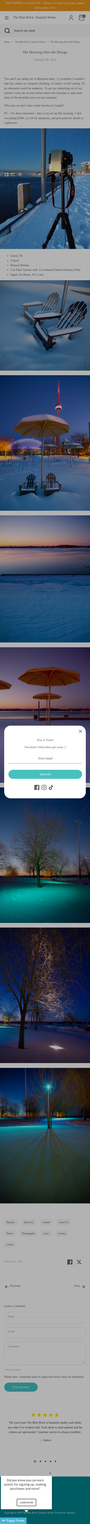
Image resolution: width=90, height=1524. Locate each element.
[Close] (80, 731)
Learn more (26, 1502)
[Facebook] (36, 787)
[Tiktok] (51, 787)
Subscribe (45, 774)
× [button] (50, 1473)
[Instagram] (43, 787)
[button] (31, 1520)
